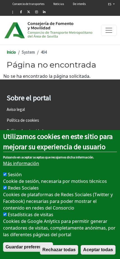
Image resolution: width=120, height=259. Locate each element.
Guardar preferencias (28, 247)
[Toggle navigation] (109, 30)
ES (110, 4)
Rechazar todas (59, 249)
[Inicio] (48, 30)
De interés (79, 4)
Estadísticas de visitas (30, 214)
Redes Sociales (23, 188)
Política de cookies (23, 120)
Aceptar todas (98, 249)
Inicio (11, 52)
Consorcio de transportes (28, 4)
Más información (21, 163)
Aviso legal (16, 109)
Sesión (15, 174)
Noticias (58, 4)
